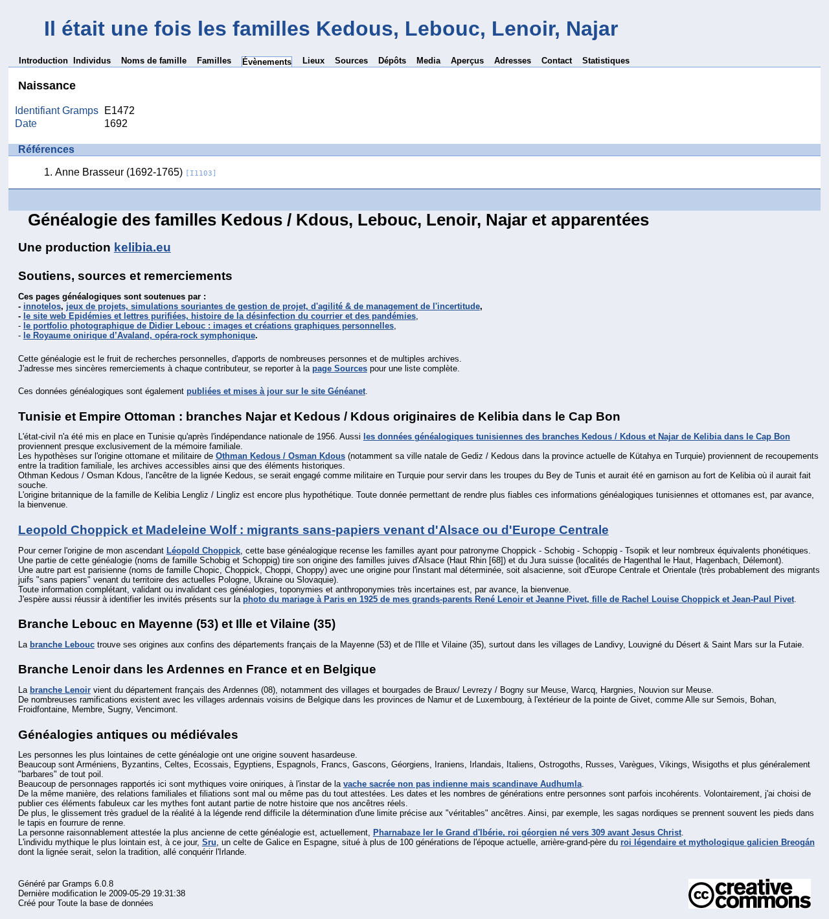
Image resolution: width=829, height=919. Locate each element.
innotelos (42, 306)
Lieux (313, 60)
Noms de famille (154, 60)
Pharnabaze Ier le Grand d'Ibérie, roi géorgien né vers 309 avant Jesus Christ (527, 832)
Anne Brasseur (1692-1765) (136, 172)
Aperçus (467, 60)
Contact (556, 60)
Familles (214, 60)
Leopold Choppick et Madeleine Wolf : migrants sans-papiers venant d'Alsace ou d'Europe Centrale (313, 530)
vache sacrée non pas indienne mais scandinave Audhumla (462, 784)
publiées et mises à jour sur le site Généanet (276, 391)
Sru (209, 842)
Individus (92, 60)
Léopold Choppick (203, 550)
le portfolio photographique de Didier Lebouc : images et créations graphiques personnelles (208, 326)
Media (428, 60)
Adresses (512, 60)
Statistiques (606, 60)
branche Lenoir (60, 690)
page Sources (339, 368)
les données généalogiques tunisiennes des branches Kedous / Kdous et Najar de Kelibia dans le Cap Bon (576, 436)
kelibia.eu (142, 247)
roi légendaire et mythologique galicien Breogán (717, 842)
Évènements (266, 62)
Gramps (77, 884)
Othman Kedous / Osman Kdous (280, 456)
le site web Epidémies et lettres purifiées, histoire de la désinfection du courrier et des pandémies (219, 316)
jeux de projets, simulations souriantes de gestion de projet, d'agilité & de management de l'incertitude (273, 306)
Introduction (43, 60)
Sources (351, 60)
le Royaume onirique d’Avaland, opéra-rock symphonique (139, 335)
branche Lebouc (62, 644)
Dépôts (392, 60)
